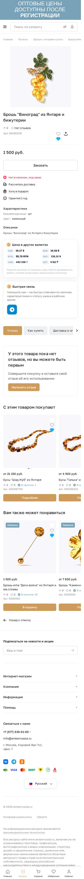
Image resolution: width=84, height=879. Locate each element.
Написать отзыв (24, 387)
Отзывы (12, 330)
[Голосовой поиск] (73, 26)
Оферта (42, 817)
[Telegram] (13, 761)
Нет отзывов (22, 128)
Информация (13, 697)
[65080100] (40, 76)
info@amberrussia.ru (17, 738)
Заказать (40, 165)
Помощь (9, 707)
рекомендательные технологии (24, 832)
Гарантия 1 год (18, 198)
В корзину (30, 607)
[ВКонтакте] (5, 761)
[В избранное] (58, 133)
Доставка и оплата (66, 330)
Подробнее (30, 497)
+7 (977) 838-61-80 (16, 732)
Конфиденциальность (17, 817)
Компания (11, 686)
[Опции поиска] (64, 26)
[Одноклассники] (22, 761)
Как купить (35, 330)
